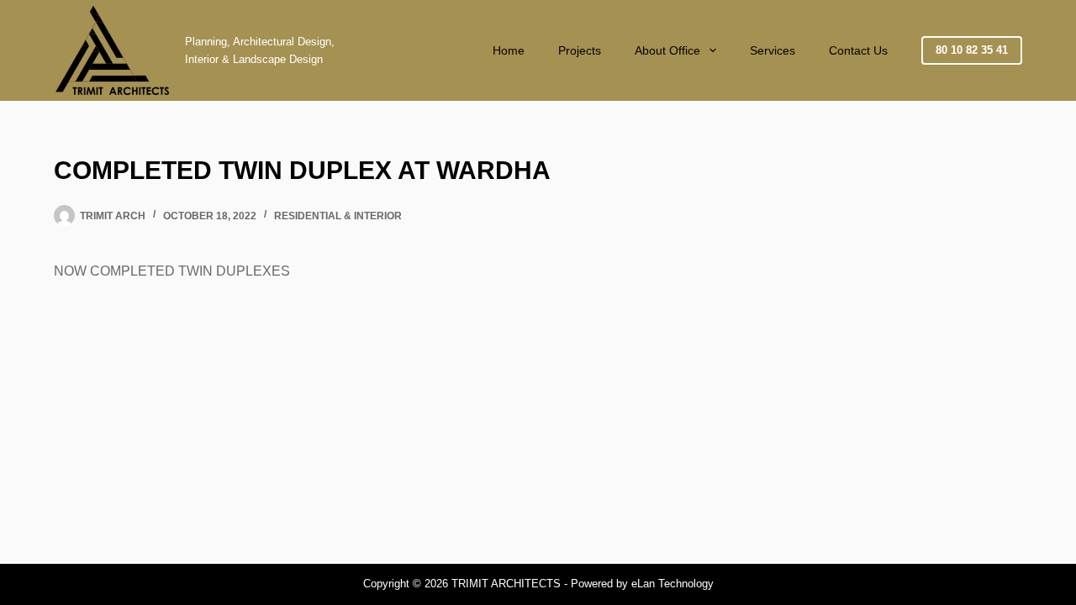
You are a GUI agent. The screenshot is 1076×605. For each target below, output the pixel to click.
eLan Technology (672, 583)
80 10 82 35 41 (972, 50)
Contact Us (858, 50)
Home (509, 50)
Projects (579, 50)
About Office (667, 50)
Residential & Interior (338, 216)
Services (772, 50)
